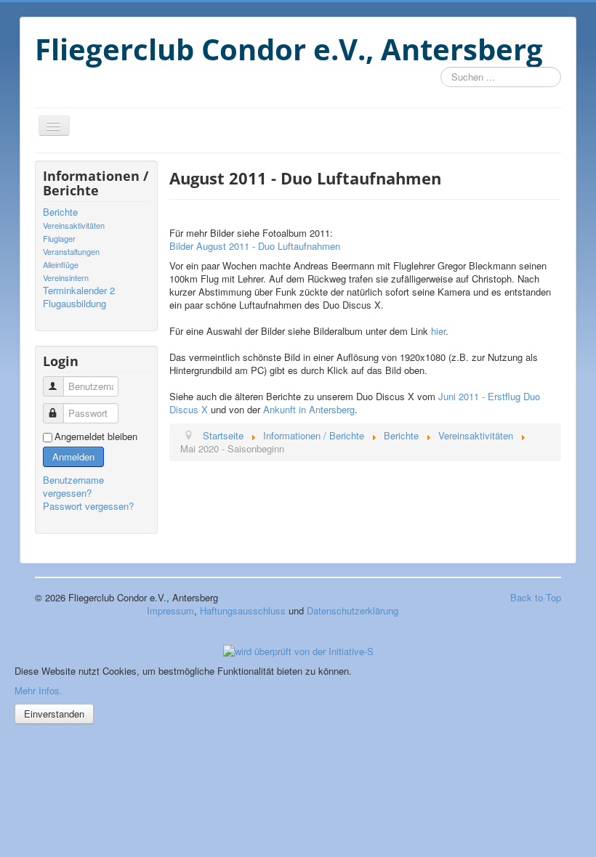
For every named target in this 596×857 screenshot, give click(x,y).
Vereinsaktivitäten (74, 225)
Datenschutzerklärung (352, 610)
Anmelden (73, 456)
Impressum (170, 610)
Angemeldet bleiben (96, 436)
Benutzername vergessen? (73, 486)
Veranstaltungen (71, 251)
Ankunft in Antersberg (309, 409)
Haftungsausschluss (243, 610)
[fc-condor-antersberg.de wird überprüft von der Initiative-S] (298, 650)
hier (438, 331)
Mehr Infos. (39, 690)
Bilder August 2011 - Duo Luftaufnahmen (254, 246)
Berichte (60, 212)
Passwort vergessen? (88, 506)
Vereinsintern (66, 277)
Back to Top (535, 597)
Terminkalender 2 (79, 290)
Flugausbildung (74, 303)
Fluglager (59, 238)
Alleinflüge (60, 264)
